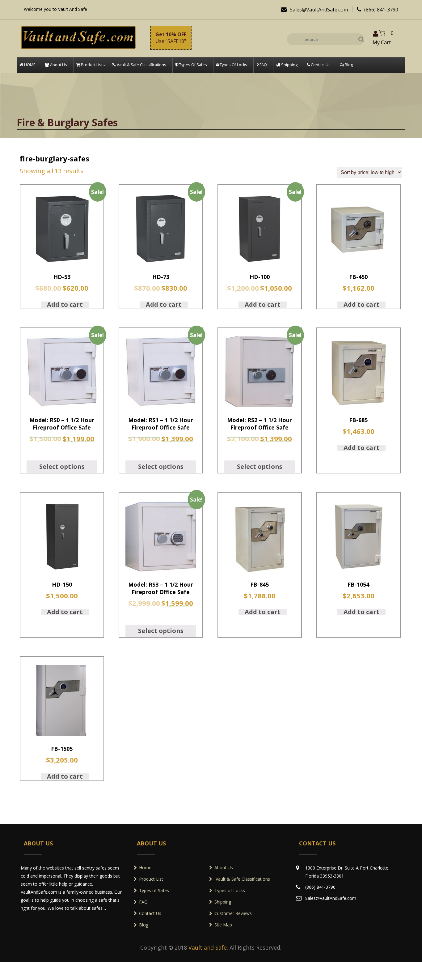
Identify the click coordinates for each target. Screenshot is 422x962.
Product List (151, 879)
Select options (62, 466)
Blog (143, 925)
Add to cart (65, 304)
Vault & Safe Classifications (242, 879)
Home (145, 867)
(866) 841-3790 (377, 9)
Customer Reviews (233, 913)
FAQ (143, 902)
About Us (223, 867)
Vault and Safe (207, 947)
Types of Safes (154, 890)
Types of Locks (229, 890)
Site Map (223, 925)
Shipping (222, 902)
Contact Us (150, 913)
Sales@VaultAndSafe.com (314, 9)
